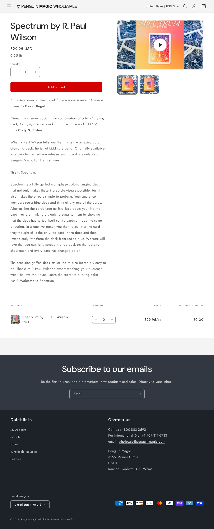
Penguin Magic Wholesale (35, 519)
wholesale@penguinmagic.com (142, 441)
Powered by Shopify (62, 519)
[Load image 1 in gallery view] (149, 84)
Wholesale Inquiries (23, 452)
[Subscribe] (139, 394)
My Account (18, 430)
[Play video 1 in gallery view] (127, 84)
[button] (8, 6)
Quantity (15, 64)
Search (15, 437)
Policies (15, 459)
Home (14, 444)
